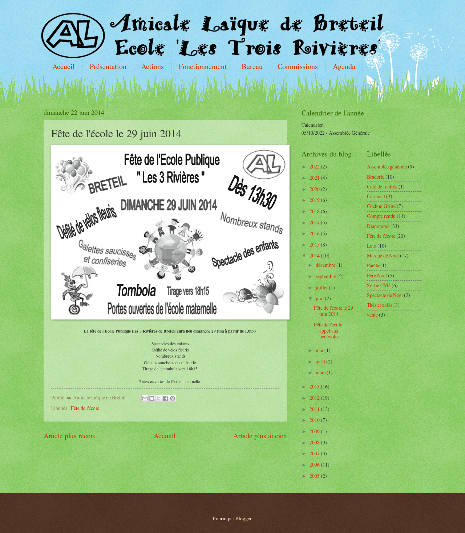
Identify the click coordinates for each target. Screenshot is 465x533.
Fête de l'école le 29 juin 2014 (333, 310)
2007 (315, 453)
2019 (315, 199)
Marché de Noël (383, 255)
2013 (315, 386)
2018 (315, 211)
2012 (315, 397)
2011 (315, 409)
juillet (322, 287)
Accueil (63, 66)
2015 (315, 244)
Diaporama (378, 226)
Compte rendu (381, 215)
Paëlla (373, 265)
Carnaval (376, 196)
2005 (315, 475)
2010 (315, 419)
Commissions (298, 66)
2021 (315, 177)
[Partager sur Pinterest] (172, 398)
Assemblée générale (387, 166)
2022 (315, 166)
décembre (326, 264)
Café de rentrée (382, 186)
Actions (152, 66)
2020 (315, 189)
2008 (315, 442)
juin (320, 298)
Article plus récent (70, 435)
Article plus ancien (260, 435)
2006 (315, 464)
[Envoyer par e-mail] (145, 398)
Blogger (243, 518)
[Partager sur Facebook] (165, 398)
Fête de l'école (85, 407)
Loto (371, 245)
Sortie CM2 (379, 285)
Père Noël (377, 275)
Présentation (108, 66)
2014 (315, 255)
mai (320, 350)
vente (372, 314)
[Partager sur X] (158, 398)
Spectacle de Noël (385, 295)
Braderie (375, 176)
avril (321, 361)
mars (321, 372)
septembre (326, 276)
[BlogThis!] (151, 398)
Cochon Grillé (381, 206)
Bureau (252, 66)
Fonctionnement (203, 66)
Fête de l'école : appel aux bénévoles (329, 330)
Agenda (344, 66)
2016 (315, 233)
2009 (315, 431)
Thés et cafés (379, 304)
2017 (315, 222)
